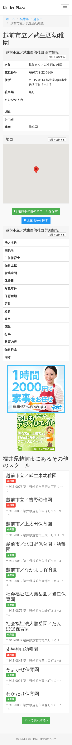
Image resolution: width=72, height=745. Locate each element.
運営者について (48, 739)
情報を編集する (57, 56)
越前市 (38, 19)
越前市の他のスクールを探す (37, 211)
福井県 (24, 19)
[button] (36, 170)
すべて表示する (35, 720)
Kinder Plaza (14, 7)
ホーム (10, 19)
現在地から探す (37, 220)
